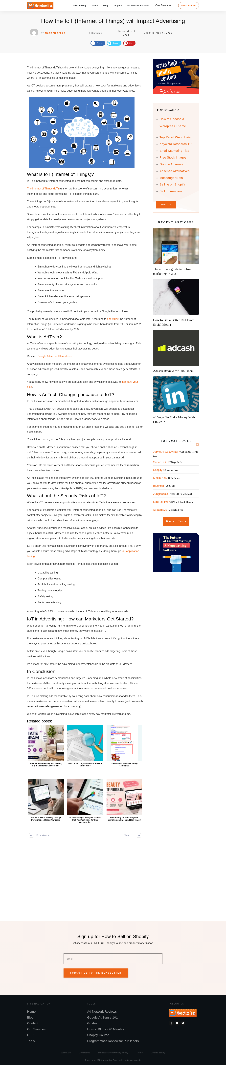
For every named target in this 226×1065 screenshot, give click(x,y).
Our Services (36, 1029)
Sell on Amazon (170, 191)
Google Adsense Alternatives (54, 356)
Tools (31, 1041)
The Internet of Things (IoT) (43, 188)
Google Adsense (171, 164)
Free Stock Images (172, 157)
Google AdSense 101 (102, 1017)
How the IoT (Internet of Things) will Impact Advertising (113, 21)
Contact (32, 1023)
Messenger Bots (171, 178)
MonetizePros (55, 33)
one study (112, 319)
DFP (30, 1035)
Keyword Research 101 (176, 144)
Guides (92, 1023)
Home (31, 1011)
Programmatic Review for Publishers (113, 1041)
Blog (30, 1017)
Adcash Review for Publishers (173, 371)
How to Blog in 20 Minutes (105, 1029)
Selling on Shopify (172, 184)
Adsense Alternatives (174, 171)
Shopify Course (98, 1035)
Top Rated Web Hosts (175, 137)
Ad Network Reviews (102, 1011)
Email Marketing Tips (174, 150)
